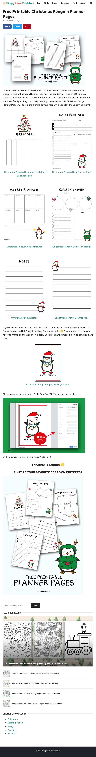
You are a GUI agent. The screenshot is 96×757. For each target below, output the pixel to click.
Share (7, 26)
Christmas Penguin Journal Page (72, 317)
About (83, 3)
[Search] (91, 3)
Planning (11, 730)
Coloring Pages (15, 722)
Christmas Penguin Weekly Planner (24, 246)
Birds (46, 3)
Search (35, 605)
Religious (65, 3)
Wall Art (11, 733)
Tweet (17, 26)
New (39, 3)
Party (10, 726)
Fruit (74, 3)
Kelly (17, 21)
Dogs (54, 3)
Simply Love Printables (51, 751)
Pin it (27, 26)
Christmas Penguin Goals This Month (72, 246)
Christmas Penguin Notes (24, 317)
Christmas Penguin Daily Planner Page (71, 172)
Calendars (12, 719)
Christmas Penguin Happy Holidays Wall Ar (48, 384)
